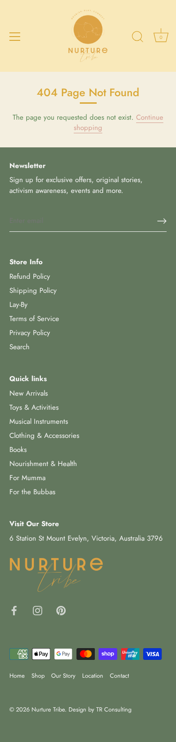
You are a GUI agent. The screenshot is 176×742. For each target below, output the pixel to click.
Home (17, 675)
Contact (119, 675)
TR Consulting (113, 709)
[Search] (137, 38)
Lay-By (18, 304)
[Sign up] (162, 221)
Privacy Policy (29, 333)
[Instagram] (37, 609)
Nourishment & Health (43, 464)
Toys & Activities (34, 407)
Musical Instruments (38, 421)
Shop (38, 675)
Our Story (63, 675)
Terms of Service (34, 319)
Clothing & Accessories (44, 435)
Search (19, 347)
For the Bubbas (32, 492)
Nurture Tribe (48, 709)
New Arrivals (28, 393)
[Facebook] (14, 609)
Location (92, 675)
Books (18, 449)
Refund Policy (29, 276)
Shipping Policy (33, 290)
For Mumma (27, 478)
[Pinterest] (61, 609)
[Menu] (15, 36)
